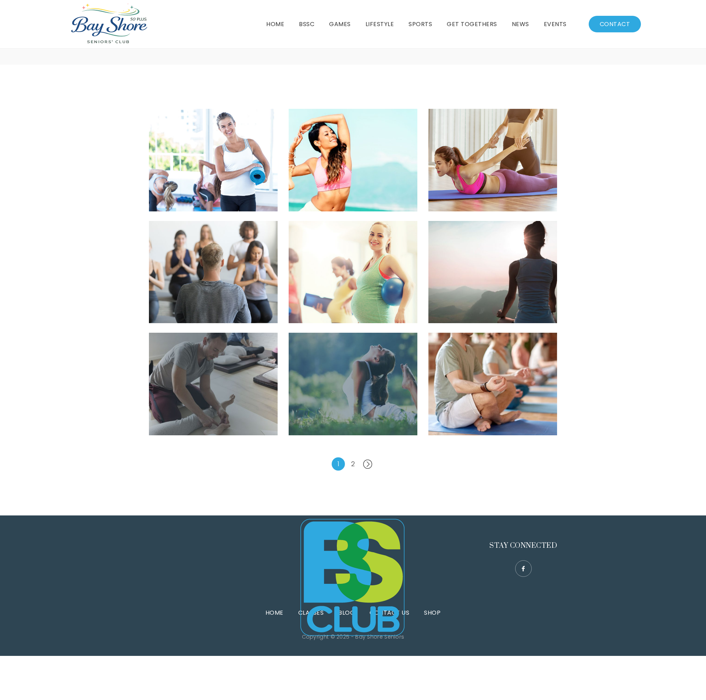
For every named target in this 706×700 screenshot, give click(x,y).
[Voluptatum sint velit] (353, 160)
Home (274, 612)
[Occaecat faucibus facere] (213, 160)
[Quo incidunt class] (213, 272)
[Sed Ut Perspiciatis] (213, 384)
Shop (432, 612)
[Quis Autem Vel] (353, 272)
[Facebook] (523, 568)
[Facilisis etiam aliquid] (492, 160)
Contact (615, 24)
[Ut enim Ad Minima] (353, 384)
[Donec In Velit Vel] (492, 384)
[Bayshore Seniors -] (109, 24)
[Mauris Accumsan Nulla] (492, 272)
